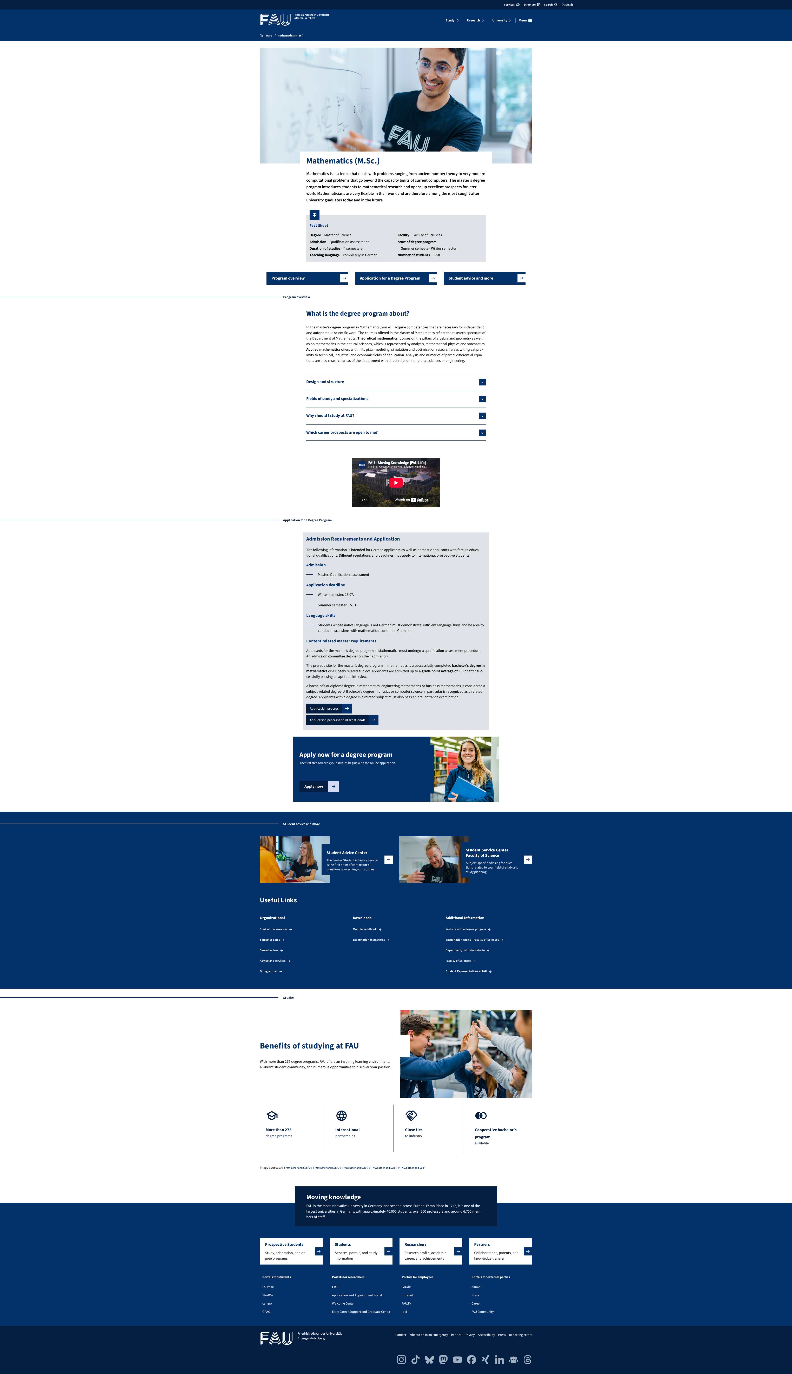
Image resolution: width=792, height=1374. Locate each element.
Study (450, 20)
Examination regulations (369, 940)
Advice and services (272, 961)
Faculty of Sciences (458, 961)
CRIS (335, 1287)
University (499, 20)
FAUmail (268, 1287)
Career (476, 1303)
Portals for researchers (348, 1277)
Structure (530, 5)
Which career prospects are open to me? (342, 432)
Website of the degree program (466, 929)
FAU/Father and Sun (296, 1168)
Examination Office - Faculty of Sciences (472, 940)
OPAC (266, 1311)
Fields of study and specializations (337, 399)
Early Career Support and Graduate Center (361, 1311)
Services (509, 5)
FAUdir (406, 1287)
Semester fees (269, 950)
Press (475, 1295)
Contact (400, 1335)
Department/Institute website (465, 950)
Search (548, 5)
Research (473, 20)
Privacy (470, 1335)
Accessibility (486, 1335)
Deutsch (567, 4)
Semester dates (270, 940)
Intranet (407, 1295)
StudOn (267, 1295)
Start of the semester (273, 929)
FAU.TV (406, 1303)
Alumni (476, 1287)
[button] (307, 278)
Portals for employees (417, 1277)
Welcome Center (343, 1303)
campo (267, 1303)
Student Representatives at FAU (466, 971)
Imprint (456, 1335)
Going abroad (268, 971)
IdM (404, 1311)
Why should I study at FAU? (330, 415)
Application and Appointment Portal (357, 1295)
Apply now (313, 786)
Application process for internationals (337, 720)
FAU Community (482, 1311)
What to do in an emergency (428, 1335)
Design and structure (325, 382)
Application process (324, 708)
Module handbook (365, 929)
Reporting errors (520, 1335)
